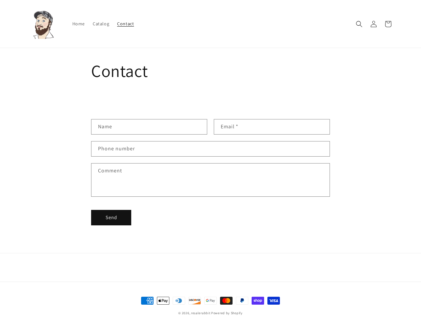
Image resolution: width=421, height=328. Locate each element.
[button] (359, 24)
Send (111, 217)
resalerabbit (200, 313)
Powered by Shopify (227, 313)
